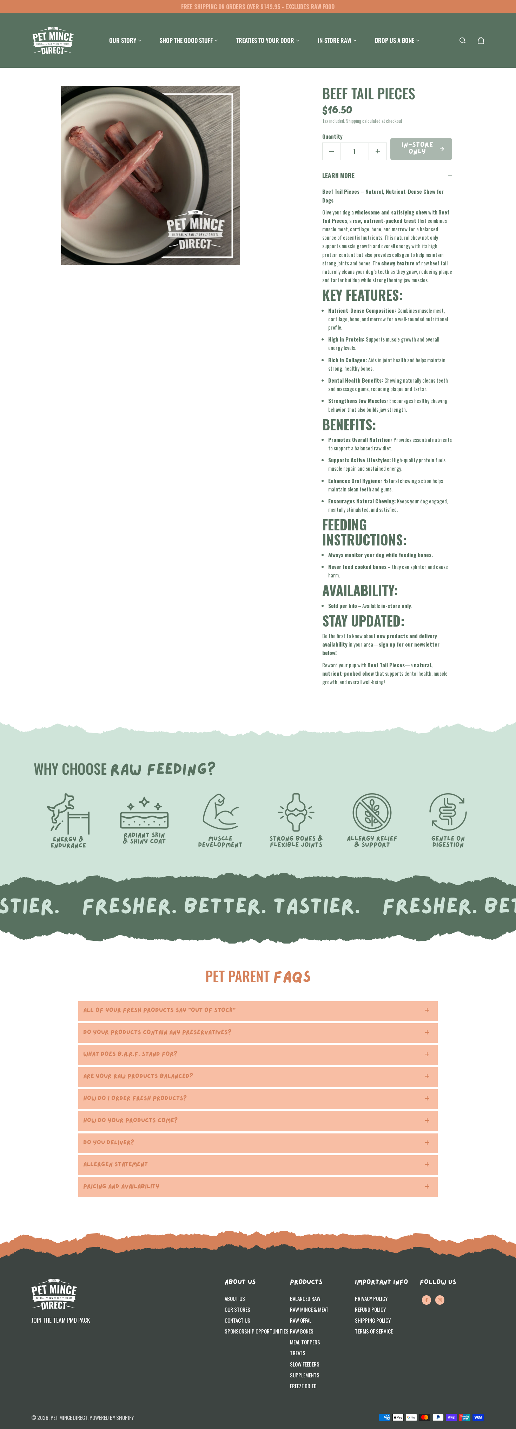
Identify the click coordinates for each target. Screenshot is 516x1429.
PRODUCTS (306, 1282)
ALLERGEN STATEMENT (115, 1165)
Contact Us (237, 1320)
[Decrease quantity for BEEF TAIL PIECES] (331, 151)
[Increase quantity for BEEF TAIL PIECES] (378, 151)
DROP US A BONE (394, 40)
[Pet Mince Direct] (53, 40)
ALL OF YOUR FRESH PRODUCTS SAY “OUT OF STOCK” (159, 1010)
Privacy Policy (371, 1298)
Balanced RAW (305, 1298)
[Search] (462, 40)
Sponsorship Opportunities (257, 1331)
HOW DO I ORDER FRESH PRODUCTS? (135, 1099)
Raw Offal (300, 1320)
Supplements (304, 1375)
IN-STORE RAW (334, 40)
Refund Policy (370, 1309)
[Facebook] (426, 1300)
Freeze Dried (303, 1386)
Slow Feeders (304, 1364)
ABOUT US (240, 1282)
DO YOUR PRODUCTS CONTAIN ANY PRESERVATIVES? (157, 1033)
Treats (297, 1353)
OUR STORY (122, 40)
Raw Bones (301, 1331)
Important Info (381, 1282)
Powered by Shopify (112, 1417)
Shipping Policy (373, 1320)
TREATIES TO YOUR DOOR (265, 40)
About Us (235, 1298)
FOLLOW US (438, 1282)
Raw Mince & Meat (309, 1309)
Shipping (353, 121)
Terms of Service (374, 1331)
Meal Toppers (305, 1342)
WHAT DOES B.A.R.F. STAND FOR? (130, 1054)
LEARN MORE (338, 175)
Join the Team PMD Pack (60, 1319)
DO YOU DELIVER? (108, 1143)
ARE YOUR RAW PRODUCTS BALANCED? (138, 1076)
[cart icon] (481, 40)
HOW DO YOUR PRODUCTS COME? (130, 1121)
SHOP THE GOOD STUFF (186, 40)
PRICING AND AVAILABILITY (121, 1187)
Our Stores (237, 1309)
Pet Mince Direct (69, 1417)
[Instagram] (439, 1300)
